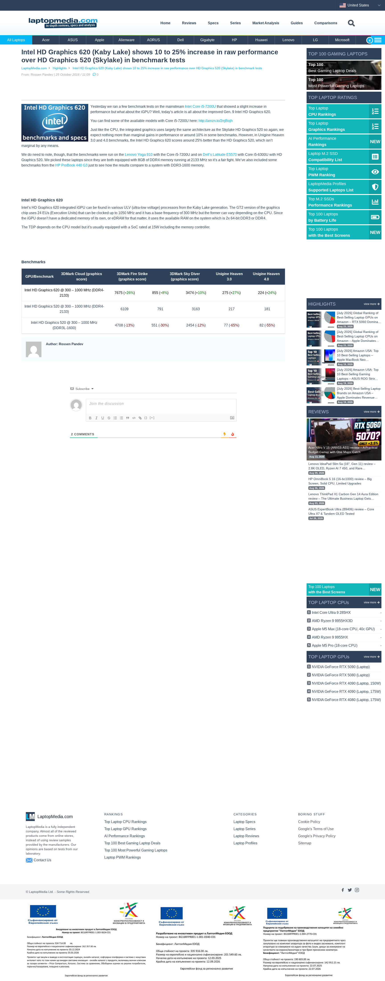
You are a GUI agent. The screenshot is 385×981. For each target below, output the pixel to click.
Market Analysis (265, 23)
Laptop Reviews (246, 836)
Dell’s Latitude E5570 (220, 154)
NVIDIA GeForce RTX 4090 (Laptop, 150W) (346, 683)
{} (145, 417)
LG (315, 40)
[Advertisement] (153, 89)
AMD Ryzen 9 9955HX (346, 637)
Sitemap (304, 843)
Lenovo (288, 40)
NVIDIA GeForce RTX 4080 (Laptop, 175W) (346, 700)
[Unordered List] (121, 418)
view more (370, 304)
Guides (297, 23)
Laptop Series (244, 829)
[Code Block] (134, 418)
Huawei (261, 40)
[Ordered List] (115, 418)
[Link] (140, 418)
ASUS (73, 40)
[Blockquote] (128, 418)
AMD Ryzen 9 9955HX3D (346, 621)
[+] (152, 417)
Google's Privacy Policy (317, 836)
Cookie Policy (309, 822)
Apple (99, 40)
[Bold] (90, 418)
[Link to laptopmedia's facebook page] (342, 892)
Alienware (127, 40)
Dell (180, 40)
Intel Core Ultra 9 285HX (346, 612)
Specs (213, 23)
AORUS (153, 40)
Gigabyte (207, 40)
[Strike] (109, 418)
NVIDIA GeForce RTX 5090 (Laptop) (341, 667)
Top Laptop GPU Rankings (125, 829)
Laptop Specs (244, 822)
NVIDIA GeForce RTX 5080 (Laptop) (341, 675)
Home (165, 23)
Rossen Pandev (42, 74)
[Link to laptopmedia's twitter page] (350, 892)
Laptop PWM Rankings (122, 857)
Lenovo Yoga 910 (139, 154)
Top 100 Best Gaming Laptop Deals (132, 843)
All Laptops (16, 40)
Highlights (60, 68)
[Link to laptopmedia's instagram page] (357, 892)
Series (235, 23)
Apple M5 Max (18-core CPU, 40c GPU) (346, 629)
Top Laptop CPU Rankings (125, 822)
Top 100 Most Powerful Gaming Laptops (135, 850)
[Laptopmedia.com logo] (64, 23)
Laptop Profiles (245, 843)
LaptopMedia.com (34, 68)
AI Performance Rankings (124, 836)
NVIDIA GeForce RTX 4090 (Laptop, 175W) (346, 691)
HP (234, 40)
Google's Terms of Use (316, 829)
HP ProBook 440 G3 (71, 165)
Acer (45, 40)
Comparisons (325, 23)
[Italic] (96, 418)
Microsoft (342, 40)
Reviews (189, 23)
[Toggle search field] (351, 23)
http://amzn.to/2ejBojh (216, 121)
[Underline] (103, 418)
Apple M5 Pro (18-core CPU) (346, 645)
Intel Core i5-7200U (200, 106)
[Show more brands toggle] (378, 40)
